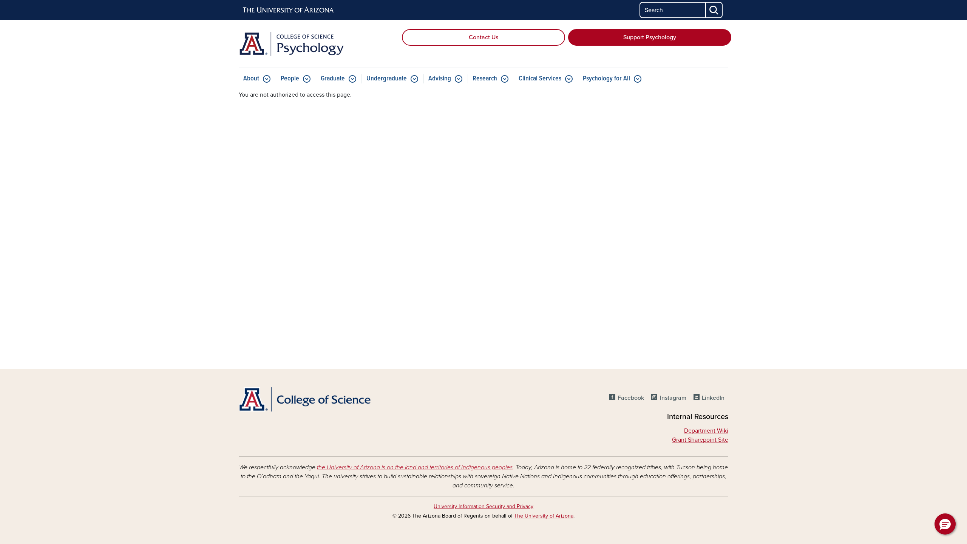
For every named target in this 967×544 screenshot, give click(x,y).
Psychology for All (606, 78)
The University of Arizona (543, 516)
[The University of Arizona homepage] (288, 10)
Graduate (333, 78)
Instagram (673, 398)
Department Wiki (706, 431)
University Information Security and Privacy (483, 506)
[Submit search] (714, 10)
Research (485, 78)
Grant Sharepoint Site (700, 440)
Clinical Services (540, 78)
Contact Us (483, 37)
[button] (945, 524)
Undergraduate (386, 78)
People (290, 78)
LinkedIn (713, 398)
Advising (439, 78)
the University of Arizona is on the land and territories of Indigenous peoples (415, 467)
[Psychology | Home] (317, 44)
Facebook (631, 398)
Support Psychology (649, 37)
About (251, 78)
